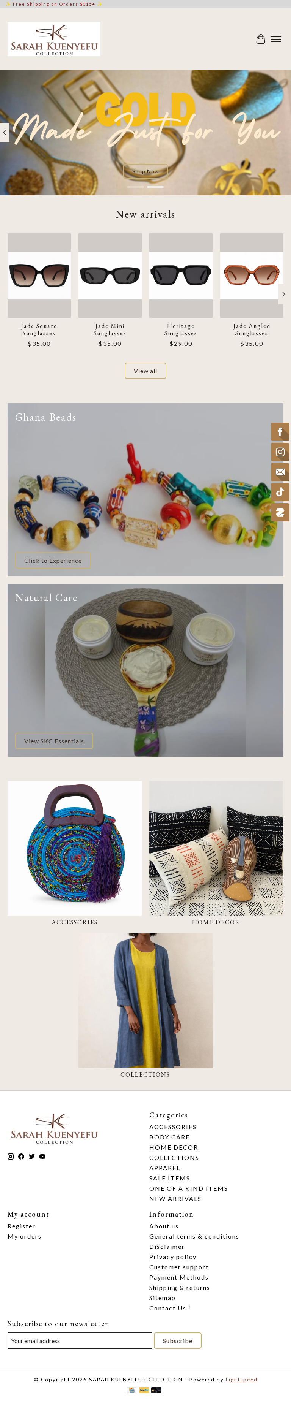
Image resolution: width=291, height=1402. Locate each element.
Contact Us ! (170, 1308)
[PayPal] (144, 1390)
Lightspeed (242, 1380)
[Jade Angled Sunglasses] (251, 275)
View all (145, 370)
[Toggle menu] (275, 39)
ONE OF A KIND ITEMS (188, 1188)
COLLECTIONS (145, 1075)
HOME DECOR (216, 922)
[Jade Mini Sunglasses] (110, 275)
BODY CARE (169, 1137)
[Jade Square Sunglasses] (39, 275)
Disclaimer (167, 1246)
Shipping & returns (179, 1287)
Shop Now (145, 171)
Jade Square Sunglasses (39, 329)
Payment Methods (179, 1277)
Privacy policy (173, 1256)
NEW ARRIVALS (175, 1198)
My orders (25, 1236)
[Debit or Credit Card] (156, 1390)
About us (164, 1225)
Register (22, 1225)
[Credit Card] (131, 1390)
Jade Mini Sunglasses (110, 329)
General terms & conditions (194, 1236)
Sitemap (162, 1297)
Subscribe (177, 1340)
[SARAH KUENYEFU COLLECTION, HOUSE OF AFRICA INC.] (54, 39)
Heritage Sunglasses (180, 329)
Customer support (179, 1267)
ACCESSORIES (75, 922)
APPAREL (164, 1167)
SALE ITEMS (169, 1178)
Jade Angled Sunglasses (252, 329)
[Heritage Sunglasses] (181, 275)
